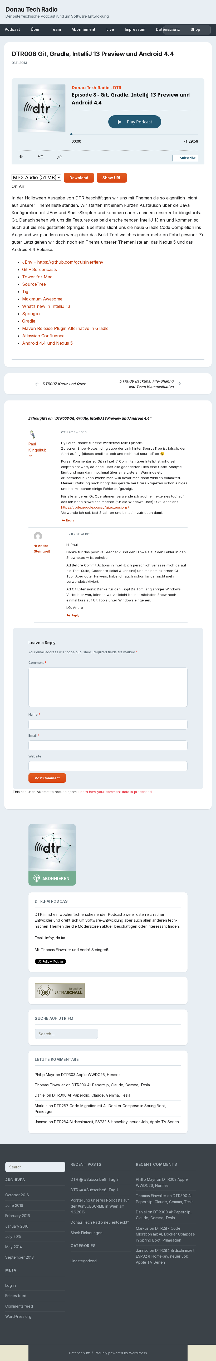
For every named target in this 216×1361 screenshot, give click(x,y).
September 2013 (19, 1257)
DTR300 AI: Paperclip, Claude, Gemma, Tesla (111, 1085)
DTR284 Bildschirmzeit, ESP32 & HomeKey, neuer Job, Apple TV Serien (116, 1121)
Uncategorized (84, 1261)
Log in (10, 1285)
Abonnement (83, 29)
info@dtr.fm (55, 938)
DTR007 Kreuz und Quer (60, 383)
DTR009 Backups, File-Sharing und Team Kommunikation (150, 384)
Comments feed (19, 1306)
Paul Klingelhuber (37, 450)
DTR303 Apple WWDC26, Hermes (90, 1074)
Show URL (111, 177)
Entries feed (15, 1295)
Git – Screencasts (39, 269)
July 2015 (13, 1236)
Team (56, 29)
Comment (37, 663)
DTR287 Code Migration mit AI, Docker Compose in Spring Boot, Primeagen (165, 1234)
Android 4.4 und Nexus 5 (47, 343)
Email (33, 735)
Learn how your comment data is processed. (115, 792)
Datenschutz (79, 1353)
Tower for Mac (37, 276)
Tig (25, 291)
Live (110, 29)
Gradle (28, 321)
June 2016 (14, 1205)
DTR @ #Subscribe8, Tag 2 (95, 1179)
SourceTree (34, 284)
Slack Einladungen (86, 1233)
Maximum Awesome (42, 299)
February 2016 (17, 1215)
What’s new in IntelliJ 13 (46, 306)
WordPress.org (18, 1316)
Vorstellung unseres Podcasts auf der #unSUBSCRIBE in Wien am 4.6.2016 (100, 1206)
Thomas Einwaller (56, 949)
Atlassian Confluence (43, 335)
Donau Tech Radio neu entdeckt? (100, 1222)
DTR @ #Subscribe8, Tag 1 (94, 1190)
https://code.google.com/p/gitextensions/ (95, 507)
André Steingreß (94, 949)
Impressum (135, 29)
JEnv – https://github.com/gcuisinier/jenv (62, 262)
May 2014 (13, 1246)
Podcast (12, 29)
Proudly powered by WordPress (121, 1353)
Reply (70, 520)
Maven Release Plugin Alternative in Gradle (65, 328)
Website (34, 756)
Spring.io (31, 313)
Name (34, 714)
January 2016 (16, 1226)
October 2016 (17, 1195)
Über (35, 29)
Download (79, 177)
